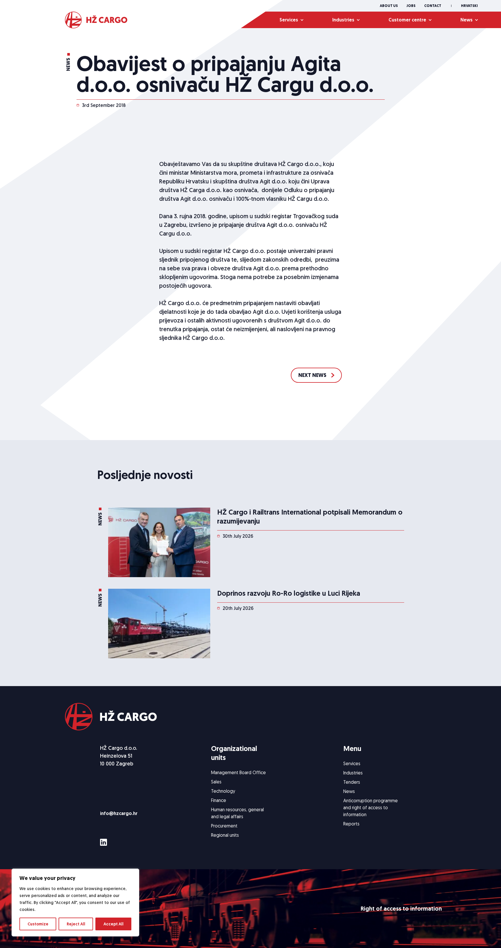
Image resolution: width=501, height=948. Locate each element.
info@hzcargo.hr (118, 813)
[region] (75, 902)
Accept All (114, 924)
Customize (38, 924)
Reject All (76, 924)
